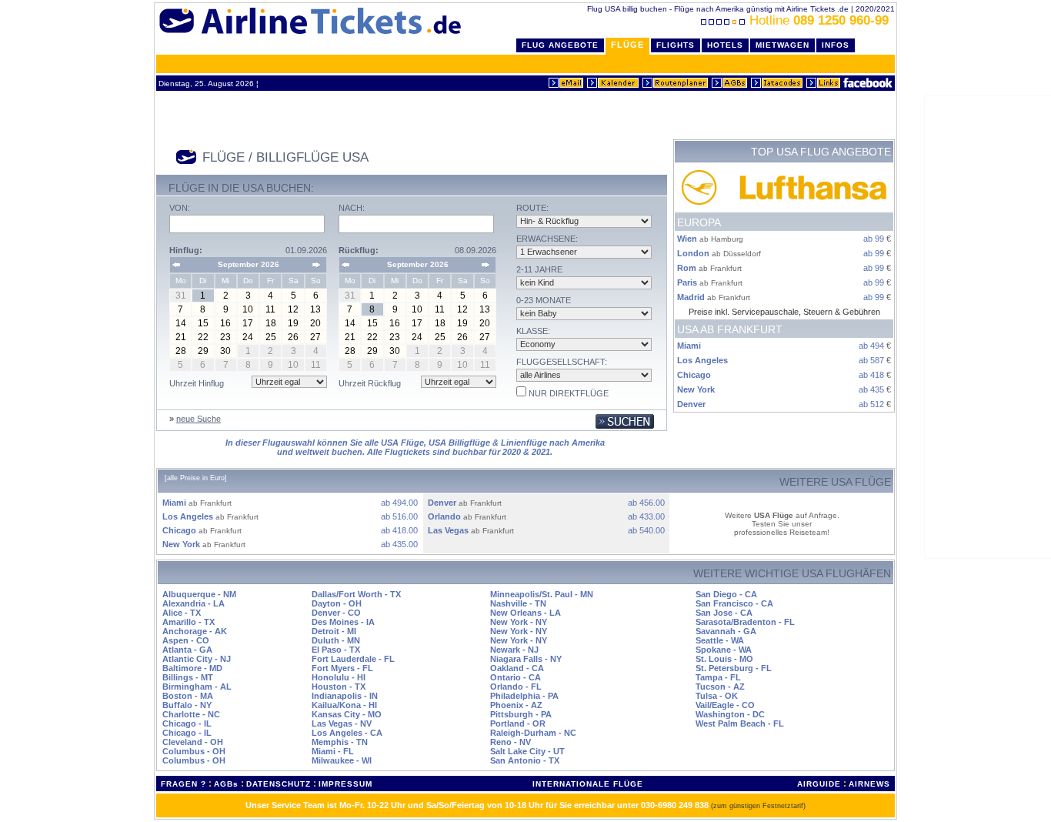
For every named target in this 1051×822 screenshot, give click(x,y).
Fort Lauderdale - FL (353, 658)
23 (225, 337)
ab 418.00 (399, 530)
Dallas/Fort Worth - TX (356, 594)
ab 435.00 (399, 544)
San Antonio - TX (524, 760)
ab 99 (873, 238)
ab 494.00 (399, 502)
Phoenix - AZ (516, 705)
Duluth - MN (336, 640)
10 (247, 309)
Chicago (694, 374)
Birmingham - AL (197, 686)
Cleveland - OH (192, 742)
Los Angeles (702, 360)
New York (696, 389)
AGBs (226, 784)
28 (180, 351)
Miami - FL (333, 751)
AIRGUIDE (819, 784)
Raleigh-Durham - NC (533, 732)
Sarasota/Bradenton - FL (745, 622)
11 (270, 309)
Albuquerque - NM (199, 594)
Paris (687, 282)
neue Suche (198, 418)
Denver (691, 404)
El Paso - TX (336, 649)
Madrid (691, 297)
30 (225, 351)
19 (293, 323)
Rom (686, 267)
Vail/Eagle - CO (725, 705)
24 (247, 337)
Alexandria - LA (193, 603)
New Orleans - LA (525, 612)
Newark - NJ (514, 649)
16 (225, 323)
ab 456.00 (646, 502)
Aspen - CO (185, 640)
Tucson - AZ (720, 686)
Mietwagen (782, 45)
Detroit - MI (334, 631)
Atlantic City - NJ (196, 658)
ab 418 (871, 374)
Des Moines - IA (343, 622)
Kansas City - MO (347, 714)
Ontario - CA (515, 677)
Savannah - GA (726, 631)
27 (315, 337)
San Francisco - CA (734, 603)
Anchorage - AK (194, 631)
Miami (689, 345)
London (693, 253)
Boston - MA (187, 695)
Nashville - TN (518, 603)
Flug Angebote (560, 45)
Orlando (444, 516)
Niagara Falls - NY (526, 658)
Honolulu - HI (338, 677)
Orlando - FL (516, 686)
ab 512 (871, 404)
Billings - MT (187, 677)
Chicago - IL (187, 723)
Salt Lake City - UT (527, 751)
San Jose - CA (724, 612)
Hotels (725, 45)
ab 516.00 (399, 516)
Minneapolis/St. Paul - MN (541, 594)
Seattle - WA (720, 640)
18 (270, 323)
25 (270, 337)
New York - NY (518, 622)
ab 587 (871, 360)
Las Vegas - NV (342, 723)
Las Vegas (448, 530)
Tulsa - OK (717, 695)
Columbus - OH (193, 751)
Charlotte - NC (191, 714)
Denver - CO (336, 612)
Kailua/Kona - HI (344, 705)
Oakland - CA (517, 668)
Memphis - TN (340, 742)
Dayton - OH (337, 603)
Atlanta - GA (187, 649)
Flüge (627, 44)
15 (203, 323)
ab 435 (871, 389)
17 (247, 323)
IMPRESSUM (345, 784)
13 (315, 309)
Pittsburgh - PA (521, 714)
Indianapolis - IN (345, 695)
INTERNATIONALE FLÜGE (587, 784)
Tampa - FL (718, 677)
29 (203, 351)
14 (180, 323)
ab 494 (871, 345)
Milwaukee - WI (342, 760)
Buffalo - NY (187, 705)
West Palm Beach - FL (740, 723)
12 (293, 309)
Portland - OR (518, 723)
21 (180, 337)
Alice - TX (181, 612)
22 (203, 337)
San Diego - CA (726, 594)
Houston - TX (338, 686)
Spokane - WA (724, 649)
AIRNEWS (869, 784)
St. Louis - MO (724, 658)
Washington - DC (730, 714)
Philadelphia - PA (524, 695)
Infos (835, 45)
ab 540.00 (646, 530)
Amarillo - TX (188, 622)
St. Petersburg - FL (734, 668)
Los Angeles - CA (347, 732)
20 (315, 323)
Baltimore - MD (192, 668)
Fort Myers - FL (342, 668)
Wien (687, 238)
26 (293, 337)
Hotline (819, 20)
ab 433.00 (646, 516)
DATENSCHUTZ (278, 784)
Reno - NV (510, 742)
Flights (675, 45)
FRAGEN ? (183, 784)
